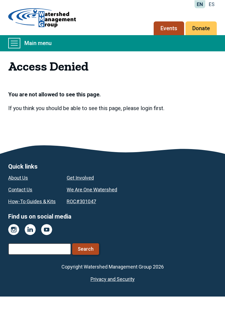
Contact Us (20, 189)
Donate (201, 28)
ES (212, 4)
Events (169, 28)
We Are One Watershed (92, 189)
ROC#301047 (81, 201)
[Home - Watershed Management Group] (42, 17)
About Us (18, 178)
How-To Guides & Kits (32, 201)
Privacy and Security (113, 279)
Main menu (38, 43)
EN (200, 4)
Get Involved (80, 178)
